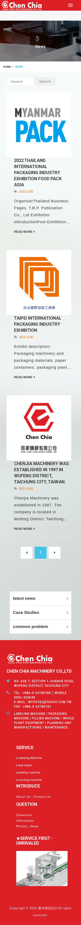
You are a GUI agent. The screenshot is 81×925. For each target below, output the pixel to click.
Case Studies (26, 612)
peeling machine (29, 772)
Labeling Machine (30, 758)
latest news (24, 598)
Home (7, 66)
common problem (30, 626)
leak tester (25, 765)
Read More (23, 231)
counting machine (30, 779)
